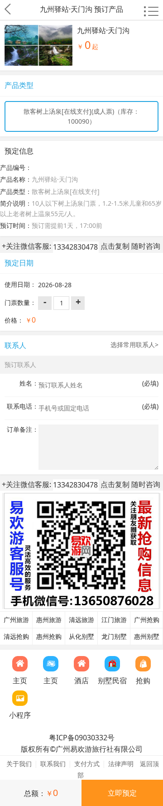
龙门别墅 (114, 636)
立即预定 (122, 793)
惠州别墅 (146, 636)
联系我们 (53, 763)
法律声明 (121, 763)
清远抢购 (16, 636)
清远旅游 (81, 620)
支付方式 (87, 763)
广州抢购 (146, 620)
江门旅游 (114, 620)
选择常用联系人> (134, 344)
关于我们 (19, 763)
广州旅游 (16, 620)
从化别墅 (81, 636)
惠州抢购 (49, 636)
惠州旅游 (49, 620)
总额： (41, 793)
